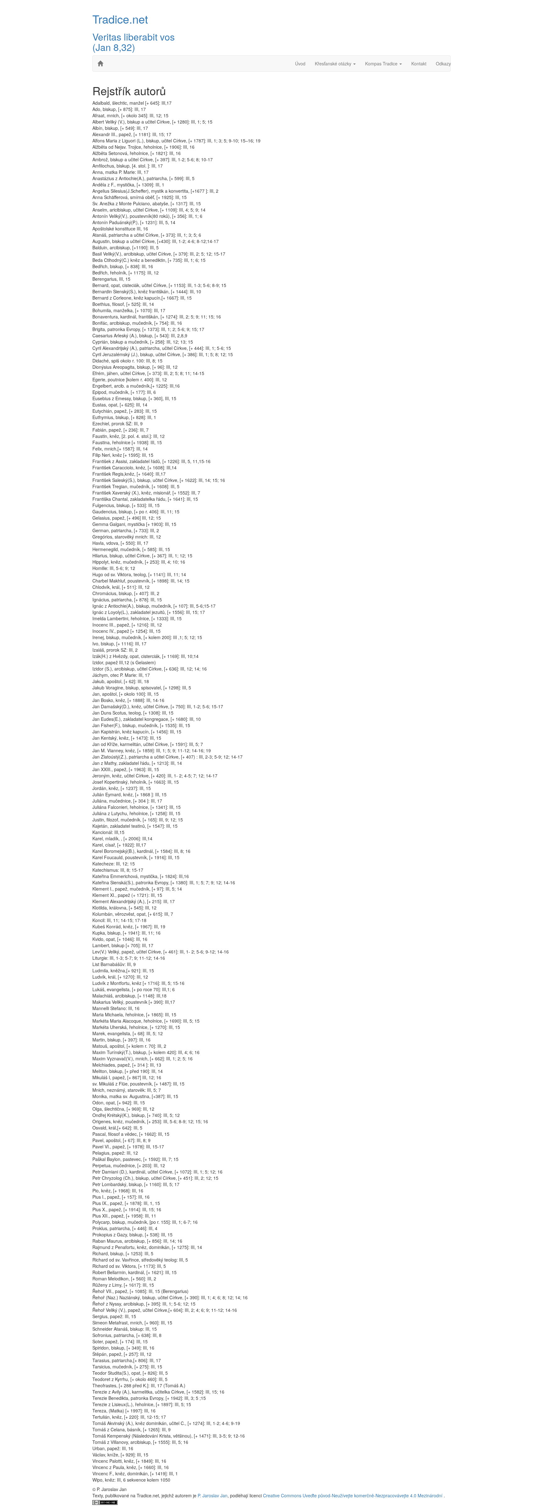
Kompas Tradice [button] (382, 63)
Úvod (300, 63)
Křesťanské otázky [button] (334, 63)
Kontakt (418, 63)
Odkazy (443, 63)
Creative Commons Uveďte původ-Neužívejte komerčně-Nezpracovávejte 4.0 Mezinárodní (353, 1495)
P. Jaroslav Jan (213, 1495)
